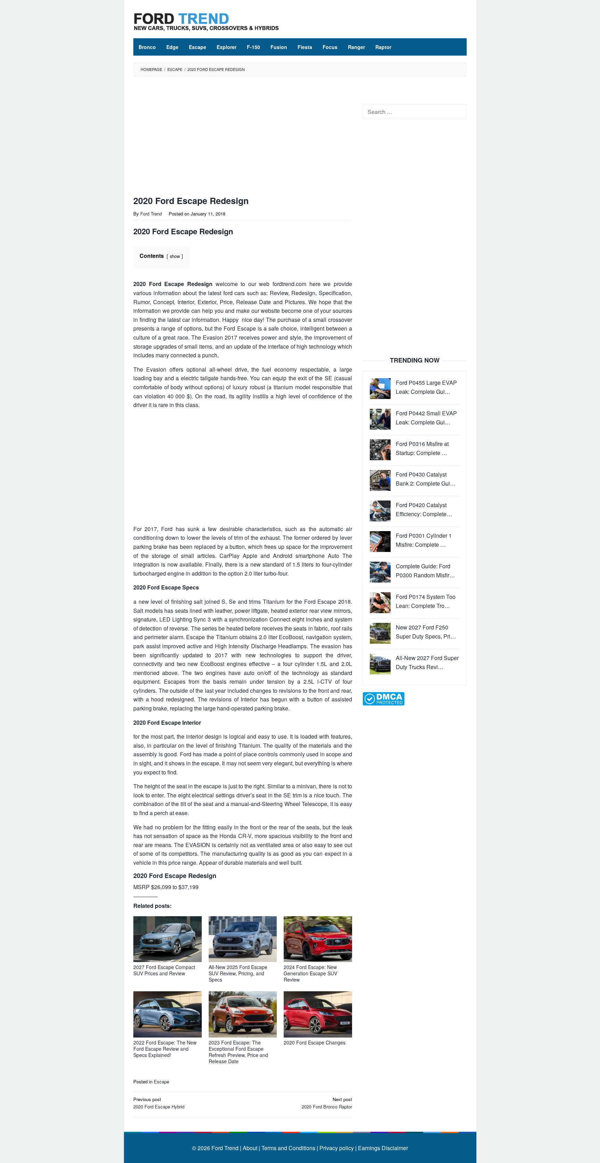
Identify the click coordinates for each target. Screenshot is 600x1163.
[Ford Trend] (206, 21)
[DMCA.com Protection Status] (383, 698)
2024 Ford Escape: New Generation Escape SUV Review (310, 973)
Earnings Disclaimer (382, 1148)
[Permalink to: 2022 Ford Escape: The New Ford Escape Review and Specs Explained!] (167, 1014)
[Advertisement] (242, 137)
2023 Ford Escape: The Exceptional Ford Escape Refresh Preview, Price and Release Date (238, 1052)
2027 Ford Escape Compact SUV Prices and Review (164, 970)
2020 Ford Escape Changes (314, 1042)
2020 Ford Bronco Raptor (327, 1103)
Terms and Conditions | (289, 1148)
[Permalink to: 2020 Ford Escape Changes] (318, 1014)
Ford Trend (225, 1148)
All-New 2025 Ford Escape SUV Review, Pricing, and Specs (238, 973)
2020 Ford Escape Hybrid (158, 1103)
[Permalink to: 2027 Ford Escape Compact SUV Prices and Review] (167, 939)
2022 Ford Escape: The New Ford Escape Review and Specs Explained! (165, 1048)
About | (251, 1148)
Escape (161, 1081)
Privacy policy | (337, 1148)
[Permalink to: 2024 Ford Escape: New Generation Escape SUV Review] (318, 939)
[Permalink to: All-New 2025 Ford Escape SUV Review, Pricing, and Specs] (243, 939)
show (175, 256)
